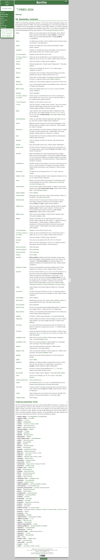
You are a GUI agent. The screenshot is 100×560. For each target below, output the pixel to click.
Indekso (2, 22)
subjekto (18, 355)
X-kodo (45, 558)
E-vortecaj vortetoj (49, 108)
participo (18, 240)
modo (17, 180)
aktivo (17, 41)
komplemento (20, 163)
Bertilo (7, 2)
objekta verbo (20, 214)
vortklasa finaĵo (20, 397)
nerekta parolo (20, 195)
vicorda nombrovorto (22, 380)
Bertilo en (6, 35)
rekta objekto (19, 297)
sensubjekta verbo (21, 342)
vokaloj (31, 173)
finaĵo (17, 111)
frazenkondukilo (20, 119)
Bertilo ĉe (6, 36)
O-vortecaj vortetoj (46, 284)
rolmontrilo (19, 318)
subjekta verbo (20, 350)
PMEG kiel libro (4, 16)
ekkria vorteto (20, 88)
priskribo (18, 257)
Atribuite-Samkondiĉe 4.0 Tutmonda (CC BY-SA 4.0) (42, 553)
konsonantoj (41, 384)
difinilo (18, 77)
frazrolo (18, 144)
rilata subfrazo (20, 311)
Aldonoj (18, 14)
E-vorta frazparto (21, 102)
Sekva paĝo (3, 27)
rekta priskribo (20, 304)
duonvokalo (19, 84)
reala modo (61, 182)
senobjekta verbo (20, 337)
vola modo (32, 184)
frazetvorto (19, 129)
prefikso (18, 254)
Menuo (2, 23)
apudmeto (19, 50)
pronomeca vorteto (21, 267)
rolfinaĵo (35, 116)
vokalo (18, 382)
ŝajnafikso (19, 362)
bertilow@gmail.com (44, 551)
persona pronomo (21, 247)
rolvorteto (52, 320)
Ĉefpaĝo (3, 12)
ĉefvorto (18, 73)
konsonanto (19, 171)
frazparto (18, 140)
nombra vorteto (29, 482)
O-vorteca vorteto (52, 509)
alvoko (18, 45)
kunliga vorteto (20, 176)
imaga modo (19, 147)
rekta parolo (19, 300)
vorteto (18, 393)
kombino (18, 153)
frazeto (18, 123)
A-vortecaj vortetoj (59, 284)
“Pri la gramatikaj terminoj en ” (53, 30)
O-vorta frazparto (21, 230)
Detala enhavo (4, 20)
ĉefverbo (18, 68)
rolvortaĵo (19, 325)
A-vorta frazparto (21, 54)
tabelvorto (19, 368)
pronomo (18, 271)
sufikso (18, 359)
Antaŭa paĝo (4, 25)
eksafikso (18, 93)
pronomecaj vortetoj (35, 284)
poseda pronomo (20, 252)
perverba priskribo (21, 249)
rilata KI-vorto (20, 307)
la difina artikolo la (54, 79)
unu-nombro (19, 373)
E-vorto (18, 104)
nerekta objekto (20, 192)
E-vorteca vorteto (34, 423)
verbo (17, 375)
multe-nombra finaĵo (59, 114)
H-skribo (42, 558)
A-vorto (18, 61)
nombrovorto (19, 206)
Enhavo (2, 18)
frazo (17, 136)
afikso (17, 33)
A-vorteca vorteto (62, 509)
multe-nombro (20, 186)
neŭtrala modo (53, 182)
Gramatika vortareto (7, 8)
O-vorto (18, 237)
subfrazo (18, 346)
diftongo (18, 81)
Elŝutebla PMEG (4, 14)
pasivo (18, 242)
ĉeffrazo (18, 64)
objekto (18, 218)
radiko (18, 287)
